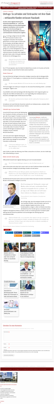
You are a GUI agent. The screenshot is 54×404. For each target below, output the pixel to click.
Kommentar (6, 332)
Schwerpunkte (30, 8)
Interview (35, 7)
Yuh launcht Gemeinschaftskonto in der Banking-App (10, 311)
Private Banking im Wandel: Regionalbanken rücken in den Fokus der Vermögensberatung (27, 255)
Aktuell (4, 7)
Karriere (49, 7)
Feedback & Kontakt (41, 366)
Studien (16, 7)
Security (45, 7)
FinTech (20, 7)
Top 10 (7, 7)
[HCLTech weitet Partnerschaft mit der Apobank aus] (8, 377)
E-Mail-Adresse (6, 348)
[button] (34, 8)
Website (38, 117)
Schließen (2, 401)
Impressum (51, 2)
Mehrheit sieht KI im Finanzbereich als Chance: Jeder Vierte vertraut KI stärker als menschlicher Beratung (10, 256)
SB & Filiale (40, 7)
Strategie (30, 7)
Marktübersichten (22, 8)
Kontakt (40, 2)
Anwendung (25, 7)
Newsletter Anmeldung (10, 366)
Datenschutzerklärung (23, 366)
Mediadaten (45, 2)
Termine (11, 7)
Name (6, 344)
